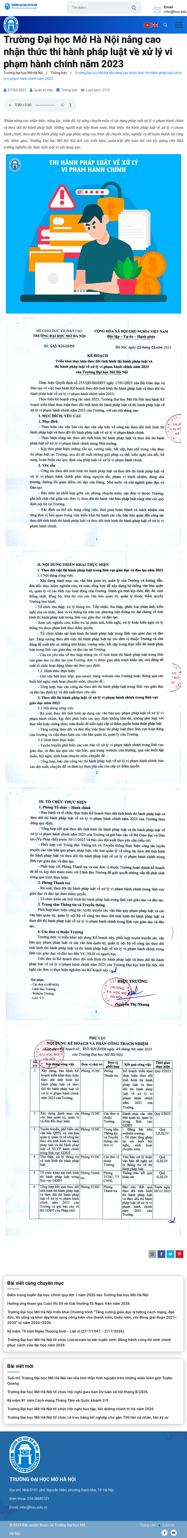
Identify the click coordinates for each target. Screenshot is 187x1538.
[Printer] (152, 1254)
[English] (155, 25)
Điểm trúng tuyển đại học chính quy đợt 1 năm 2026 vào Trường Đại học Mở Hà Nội (78, 1295)
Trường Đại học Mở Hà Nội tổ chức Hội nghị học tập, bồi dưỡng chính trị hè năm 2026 (80, 1409)
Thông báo (69, 90)
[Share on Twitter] (170, 1254)
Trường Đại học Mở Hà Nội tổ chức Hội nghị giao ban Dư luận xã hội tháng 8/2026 (77, 1392)
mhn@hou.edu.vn (33, 1507)
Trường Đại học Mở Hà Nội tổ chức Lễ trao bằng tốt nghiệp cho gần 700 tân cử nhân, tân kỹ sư (87, 1417)
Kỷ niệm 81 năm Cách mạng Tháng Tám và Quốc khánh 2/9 (57, 1400)
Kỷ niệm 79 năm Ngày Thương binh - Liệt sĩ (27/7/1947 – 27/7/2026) (65, 1331)
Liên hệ (169, 1525)
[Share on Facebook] (161, 1254)
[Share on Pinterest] (179, 1254)
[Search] (131, 8)
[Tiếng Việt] (147, 25)
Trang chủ (148, 1525)
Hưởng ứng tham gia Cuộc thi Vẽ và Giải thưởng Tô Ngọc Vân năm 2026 (68, 1303)
